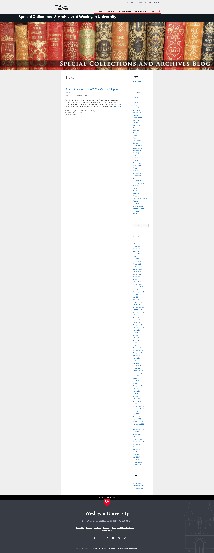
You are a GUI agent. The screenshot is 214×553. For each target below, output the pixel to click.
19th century (137, 107)
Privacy (101, 548)
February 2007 (138, 462)
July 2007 (136, 452)
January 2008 (137, 439)
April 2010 (136, 399)
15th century (137, 97)
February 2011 (137, 383)
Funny (135, 168)
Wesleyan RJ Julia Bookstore (123, 528)
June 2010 (136, 393)
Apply (141, 2)
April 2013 (136, 338)
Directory (106, 528)
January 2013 (137, 345)
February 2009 (138, 421)
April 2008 (136, 437)
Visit (136, 2)
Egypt (69, 112)
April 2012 (136, 363)
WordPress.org (138, 488)
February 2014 (138, 320)
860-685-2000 (127, 521)
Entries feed (137, 483)
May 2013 (136, 335)
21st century (137, 112)
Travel (80, 112)
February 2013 (138, 343)
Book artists (137, 125)
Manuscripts (137, 175)
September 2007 (138, 449)
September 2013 (138, 327)
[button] (158, 11)
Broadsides (136, 128)
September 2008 (138, 429)
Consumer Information (122, 548)
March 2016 (137, 282)
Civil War (136, 135)
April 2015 (136, 299)
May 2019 (136, 244)
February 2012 (137, 368)
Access (135, 115)
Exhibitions (136, 158)
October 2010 (137, 386)
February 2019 (138, 246)
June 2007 (136, 454)
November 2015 (138, 287)
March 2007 (137, 459)
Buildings (136, 130)
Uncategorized (138, 206)
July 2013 (136, 332)
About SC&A (137, 81)
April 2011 (136, 381)
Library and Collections (105, 530)
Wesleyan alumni (95, 111)
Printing (135, 188)
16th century (137, 100)
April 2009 (136, 416)
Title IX (106, 548)
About (152, 11)
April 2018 (136, 259)
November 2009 (138, 409)
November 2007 (138, 444)
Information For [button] (154, 2)
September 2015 (138, 292)
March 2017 (137, 272)
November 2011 (138, 371)
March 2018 (137, 261)
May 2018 (136, 256)
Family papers (137, 163)
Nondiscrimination (133, 548)
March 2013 (137, 340)
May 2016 (136, 279)
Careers (89, 528)
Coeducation (137, 140)
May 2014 (136, 315)
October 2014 (137, 310)
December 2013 (138, 322)
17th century (137, 102)
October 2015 (137, 289)
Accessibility (112, 548)
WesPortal (97, 528)
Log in (135, 480)
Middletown (137, 181)
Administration (138, 118)
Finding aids (137, 165)
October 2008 (137, 426)
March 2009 (137, 419)
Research (136, 193)
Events (135, 155)
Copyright (136, 143)
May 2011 (136, 378)
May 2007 (136, 457)
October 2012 (137, 353)
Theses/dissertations (140, 198)
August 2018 (137, 251)
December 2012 (138, 348)
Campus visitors (138, 133)
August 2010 (137, 391)
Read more (117, 106)
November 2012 (138, 350)
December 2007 (138, 442)
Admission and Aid (125, 11)
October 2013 (137, 325)
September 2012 (138, 355)
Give (145, 2)
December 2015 (138, 284)
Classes (135, 138)
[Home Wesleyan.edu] (107, 502)
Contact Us (80, 528)
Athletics (136, 123)
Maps (135, 178)
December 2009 (138, 406)
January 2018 (137, 266)
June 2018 (136, 254)
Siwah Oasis (74, 112)
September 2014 (138, 312)
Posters (135, 186)
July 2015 (136, 294)
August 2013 (137, 330)
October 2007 (137, 447)
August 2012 (137, 358)
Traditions (136, 201)
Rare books (136, 191)
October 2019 (137, 241)
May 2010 (136, 396)
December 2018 (138, 249)
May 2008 (136, 434)
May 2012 (136, 360)
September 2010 (138, 388)
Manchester (137, 173)
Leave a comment (72, 114)
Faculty (135, 160)
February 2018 (137, 264)
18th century (137, 105)
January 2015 (137, 302)
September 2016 (138, 277)
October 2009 (137, 411)
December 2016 (138, 274)
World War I (136, 211)
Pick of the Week (80, 111)
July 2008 (136, 431)
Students (87, 111)
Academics (111, 11)
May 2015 (136, 297)
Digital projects (138, 145)
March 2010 (137, 401)
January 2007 (137, 465)
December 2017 (138, 269)
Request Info (129, 2)
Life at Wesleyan (140, 11)
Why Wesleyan (99, 11)
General (135, 170)
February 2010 (138, 404)
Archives (136, 120)
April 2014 (136, 317)
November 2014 (138, 307)
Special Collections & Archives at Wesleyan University (67, 16)
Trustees (136, 203)
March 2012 (137, 365)
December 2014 (138, 304)
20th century (70, 111)
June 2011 (136, 376)
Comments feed (138, 485)
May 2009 (136, 414)
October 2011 (137, 373)
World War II (137, 214)
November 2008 (138, 424)
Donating (136, 153)
